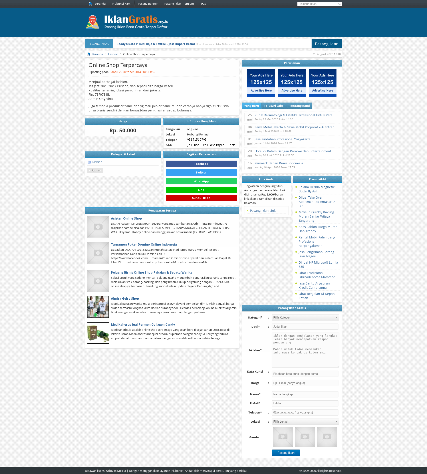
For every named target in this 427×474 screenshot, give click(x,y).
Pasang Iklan (326, 43)
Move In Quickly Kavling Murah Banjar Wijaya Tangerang (316, 216)
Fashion (97, 162)
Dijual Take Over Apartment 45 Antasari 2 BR (317, 201)
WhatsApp (201, 181)
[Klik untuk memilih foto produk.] (283, 437)
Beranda (100, 4)
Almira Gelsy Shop (125, 298)
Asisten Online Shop (126, 218)
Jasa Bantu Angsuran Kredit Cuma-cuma (314, 285)
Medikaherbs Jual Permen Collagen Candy (143, 324)
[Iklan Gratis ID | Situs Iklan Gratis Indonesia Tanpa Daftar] (126, 28)
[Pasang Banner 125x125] (261, 96)
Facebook (201, 164)
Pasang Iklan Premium (179, 4)
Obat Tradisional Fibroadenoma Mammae (317, 275)
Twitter (201, 172)
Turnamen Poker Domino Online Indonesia (144, 244)
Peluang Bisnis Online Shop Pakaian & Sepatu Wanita (151, 272)
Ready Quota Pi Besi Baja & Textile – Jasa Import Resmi (156, 44)
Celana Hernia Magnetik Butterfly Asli (316, 189)
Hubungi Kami (121, 4)
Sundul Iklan (201, 198)
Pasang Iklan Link (263, 210)
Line (201, 190)
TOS (203, 4)
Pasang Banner (148, 4)
